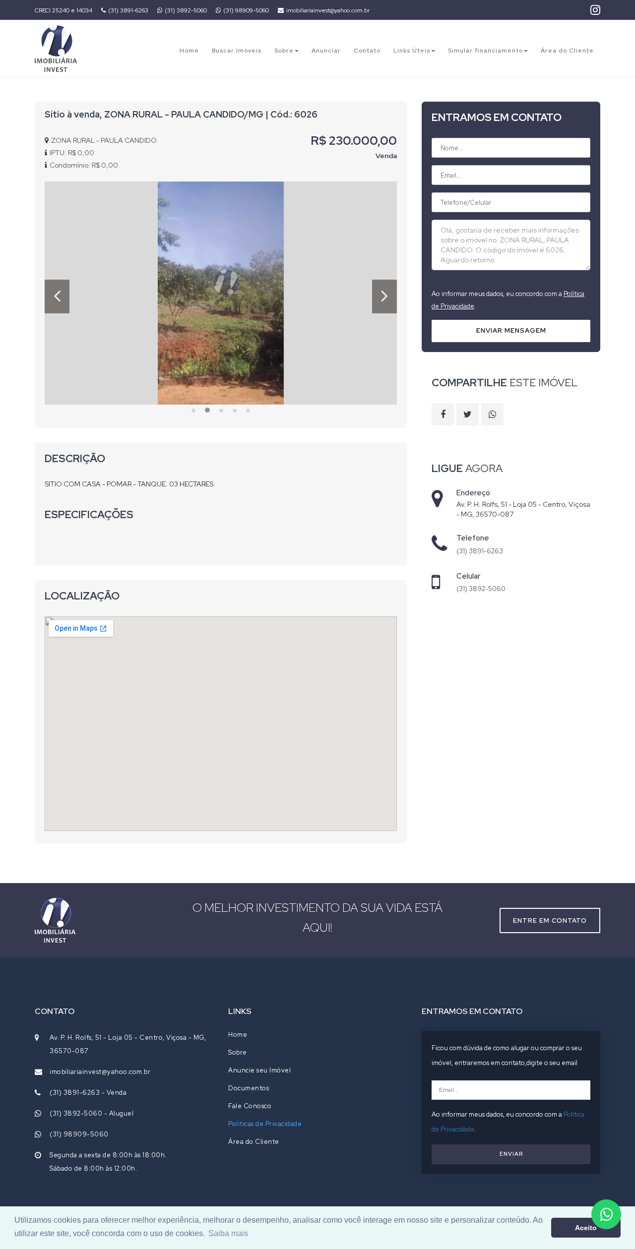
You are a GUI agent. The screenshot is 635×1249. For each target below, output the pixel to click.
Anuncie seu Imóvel (259, 1070)
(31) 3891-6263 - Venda (88, 1092)
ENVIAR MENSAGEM (511, 330)
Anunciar (326, 51)
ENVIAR (511, 1153)
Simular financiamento (485, 51)
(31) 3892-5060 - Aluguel (91, 1113)
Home (189, 51)
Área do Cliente (567, 51)
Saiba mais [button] (228, 1233)
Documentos (248, 1088)
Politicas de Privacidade (265, 1124)
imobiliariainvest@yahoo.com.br (328, 10)
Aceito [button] (586, 1228)
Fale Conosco (249, 1106)
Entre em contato (550, 920)
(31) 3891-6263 (128, 10)
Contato (367, 51)
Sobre (284, 51)
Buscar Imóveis (236, 51)
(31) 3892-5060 (186, 10)
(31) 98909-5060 (246, 10)
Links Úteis (411, 51)
